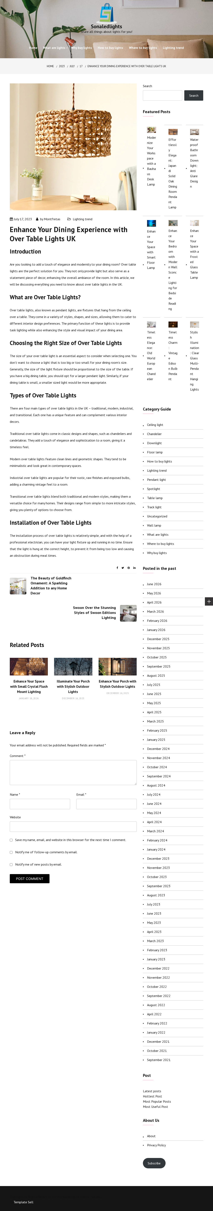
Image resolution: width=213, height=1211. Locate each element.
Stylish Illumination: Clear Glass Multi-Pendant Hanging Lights (194, 360)
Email (81, 794)
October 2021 (157, 1051)
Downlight (154, 443)
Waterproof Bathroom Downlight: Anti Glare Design (194, 162)
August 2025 (156, 675)
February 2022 (157, 1023)
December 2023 (158, 858)
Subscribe (154, 1163)
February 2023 (157, 950)
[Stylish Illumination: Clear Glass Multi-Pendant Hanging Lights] (194, 324)
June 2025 (154, 694)
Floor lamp (155, 452)
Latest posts (152, 1091)
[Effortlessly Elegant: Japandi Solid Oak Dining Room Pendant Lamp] (172, 132)
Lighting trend (173, 48)
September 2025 (159, 666)
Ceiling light (155, 425)
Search (147, 86)
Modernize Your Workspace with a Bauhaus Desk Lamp (151, 160)
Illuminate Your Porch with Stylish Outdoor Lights (73, 686)
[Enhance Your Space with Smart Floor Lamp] (151, 223)
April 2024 (154, 822)
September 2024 (159, 776)
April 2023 (154, 932)
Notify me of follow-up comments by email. (46, 852)
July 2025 (153, 685)
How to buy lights (110, 48)
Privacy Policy (156, 1145)
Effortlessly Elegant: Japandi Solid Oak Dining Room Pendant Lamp (172, 173)
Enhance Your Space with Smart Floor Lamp (151, 249)
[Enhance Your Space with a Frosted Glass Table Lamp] (194, 223)
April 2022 (154, 1014)
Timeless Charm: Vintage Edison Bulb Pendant (172, 355)
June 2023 (154, 913)
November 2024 (158, 758)
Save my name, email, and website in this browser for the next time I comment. (70, 840)
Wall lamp (154, 525)
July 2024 (153, 794)
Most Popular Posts (157, 1101)
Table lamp (155, 498)
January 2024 (156, 849)
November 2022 (158, 977)
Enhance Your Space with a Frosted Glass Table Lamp (194, 254)
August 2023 (156, 895)
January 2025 (156, 739)
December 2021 (158, 1041)
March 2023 (155, 941)
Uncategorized (157, 516)
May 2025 (154, 703)
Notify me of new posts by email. (38, 864)
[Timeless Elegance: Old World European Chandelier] (151, 324)
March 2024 (155, 831)
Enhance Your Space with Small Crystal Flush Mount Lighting (29, 686)
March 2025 (155, 721)
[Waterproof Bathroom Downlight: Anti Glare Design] (194, 132)
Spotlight (153, 489)
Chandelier (154, 434)
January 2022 (156, 1032)
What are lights (54, 48)
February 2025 (157, 730)
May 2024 (154, 813)
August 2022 (156, 1005)
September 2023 (159, 886)
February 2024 (157, 840)
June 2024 (154, 804)
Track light (154, 507)
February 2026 (157, 620)
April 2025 (154, 712)
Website (15, 817)
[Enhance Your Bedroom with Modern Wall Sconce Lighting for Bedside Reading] (172, 223)
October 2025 (157, 657)
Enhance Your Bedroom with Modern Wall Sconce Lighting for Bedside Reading (172, 270)
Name (15, 794)
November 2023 (158, 868)
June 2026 (154, 584)
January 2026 (156, 630)
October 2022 (157, 987)
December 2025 (158, 639)
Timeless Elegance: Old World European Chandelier (151, 355)
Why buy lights (81, 48)
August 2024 (156, 785)
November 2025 (158, 648)
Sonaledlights (106, 26)
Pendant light (156, 479)
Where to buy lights (143, 48)
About (151, 1136)
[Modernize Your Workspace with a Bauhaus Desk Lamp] (151, 130)
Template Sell (23, 1202)
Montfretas (52, 219)
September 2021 (159, 1060)
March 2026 (155, 611)
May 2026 (154, 593)
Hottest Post (152, 1096)
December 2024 (158, 749)
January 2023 (156, 959)
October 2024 (157, 767)
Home (33, 48)
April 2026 (154, 602)
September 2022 (159, 996)
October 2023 (157, 877)
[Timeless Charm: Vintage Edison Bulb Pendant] (172, 324)
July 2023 (153, 904)
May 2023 (154, 922)
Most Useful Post (155, 1107)
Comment (18, 756)
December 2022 (158, 968)
